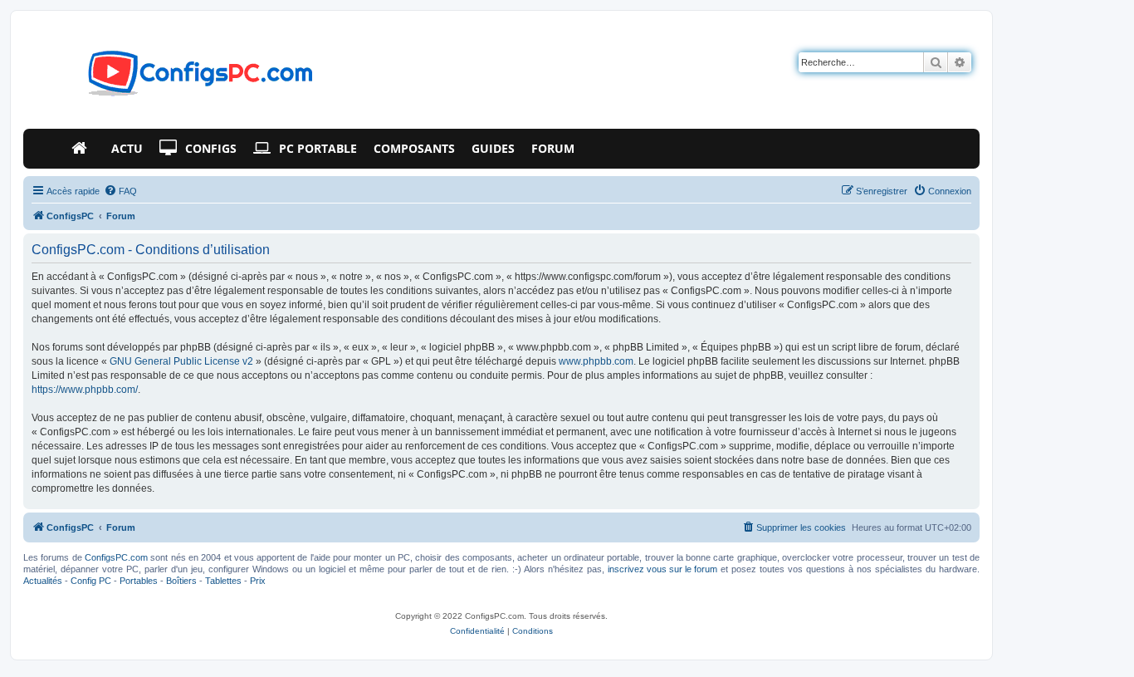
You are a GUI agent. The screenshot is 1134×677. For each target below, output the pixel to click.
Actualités (42, 581)
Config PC (91, 581)
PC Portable (318, 148)
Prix (258, 581)
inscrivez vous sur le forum (662, 569)
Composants (414, 148)
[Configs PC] (175, 78)
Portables (139, 581)
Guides (493, 148)
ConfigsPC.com (116, 557)
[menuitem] (120, 191)
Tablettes (223, 581)
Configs (211, 148)
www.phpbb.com (596, 361)
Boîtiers (181, 581)
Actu (127, 148)
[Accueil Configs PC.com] (83, 149)
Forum (552, 148)
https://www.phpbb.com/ (85, 389)
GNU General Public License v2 (181, 361)
